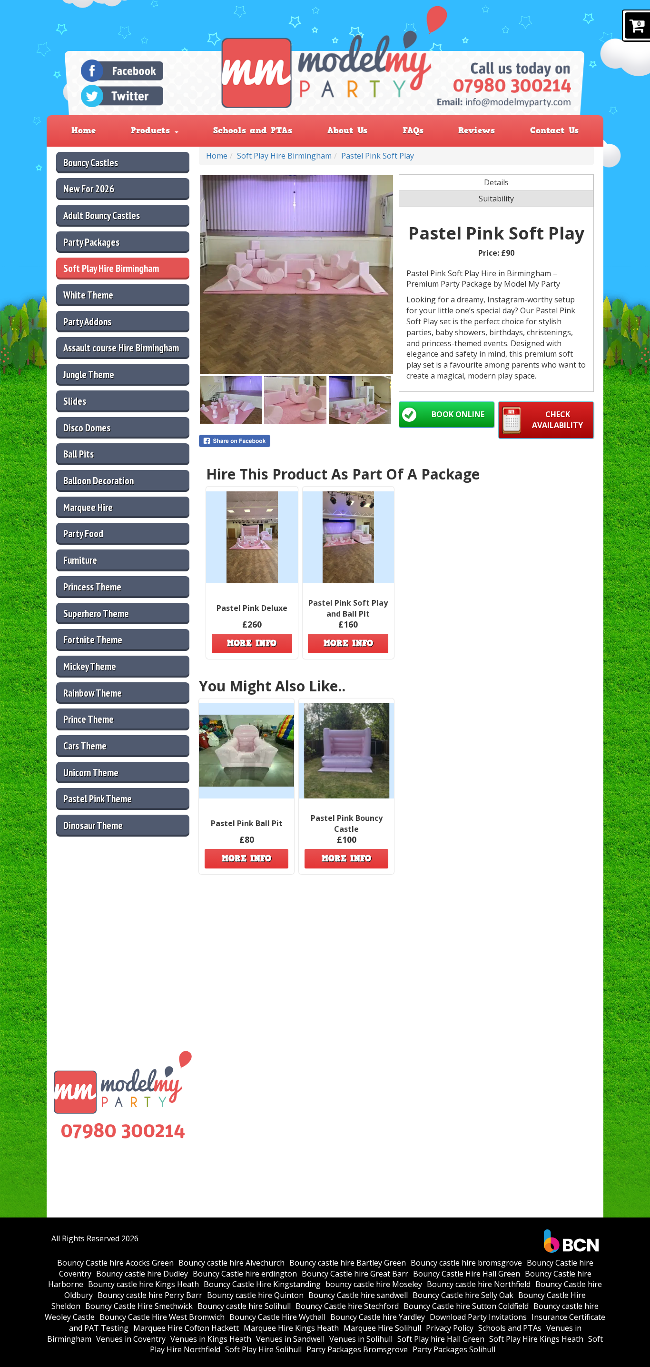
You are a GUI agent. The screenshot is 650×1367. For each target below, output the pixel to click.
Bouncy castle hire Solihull (244, 1306)
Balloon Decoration (98, 480)
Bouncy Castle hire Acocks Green (115, 1262)
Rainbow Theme (92, 693)
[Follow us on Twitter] (122, 96)
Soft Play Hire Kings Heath (536, 1339)
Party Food (83, 533)
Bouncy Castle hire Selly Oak (463, 1295)
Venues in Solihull (361, 1339)
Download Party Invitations (478, 1317)
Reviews (476, 130)
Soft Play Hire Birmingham (111, 268)
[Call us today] (512, 85)
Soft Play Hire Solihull (263, 1349)
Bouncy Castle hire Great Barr (355, 1273)
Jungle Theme (88, 374)
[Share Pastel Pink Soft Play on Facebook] (296, 441)
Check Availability (557, 419)
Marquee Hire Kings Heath (291, 1328)
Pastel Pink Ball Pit (247, 823)
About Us (347, 130)
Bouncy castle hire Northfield (479, 1284)
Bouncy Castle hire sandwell (358, 1295)
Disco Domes (86, 427)
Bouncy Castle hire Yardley (377, 1317)
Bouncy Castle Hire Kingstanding (262, 1284)
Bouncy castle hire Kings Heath (143, 1284)
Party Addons (87, 321)
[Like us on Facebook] (122, 71)
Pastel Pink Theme (97, 798)
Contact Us (554, 130)
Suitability (496, 198)
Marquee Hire (88, 507)
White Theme (88, 295)
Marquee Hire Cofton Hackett (186, 1328)
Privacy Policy (449, 1328)
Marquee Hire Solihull (382, 1328)
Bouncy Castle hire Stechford (347, 1306)
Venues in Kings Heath (210, 1339)
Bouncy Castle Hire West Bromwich (162, 1317)
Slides (74, 401)
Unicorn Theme (90, 772)
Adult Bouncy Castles (101, 215)
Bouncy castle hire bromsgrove (466, 1262)
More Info (251, 643)
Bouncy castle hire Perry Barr (150, 1295)
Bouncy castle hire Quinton (255, 1295)
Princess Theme (92, 586)
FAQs (413, 130)
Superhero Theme (96, 613)
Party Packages (91, 242)
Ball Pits (78, 454)
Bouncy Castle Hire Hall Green (466, 1273)
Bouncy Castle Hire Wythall (277, 1317)
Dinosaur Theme (93, 825)
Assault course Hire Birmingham (121, 347)
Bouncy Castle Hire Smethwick (139, 1306)
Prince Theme (88, 719)
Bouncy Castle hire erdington (245, 1273)
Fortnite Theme (92, 639)
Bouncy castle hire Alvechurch (231, 1262)
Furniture (80, 560)
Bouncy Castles (90, 162)
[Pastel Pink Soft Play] (296, 274)
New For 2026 (88, 188)
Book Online (458, 414)
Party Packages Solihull (454, 1349)
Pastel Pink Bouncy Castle (347, 823)
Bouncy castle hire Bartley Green (347, 1262)
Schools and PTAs (252, 130)
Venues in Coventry (131, 1339)
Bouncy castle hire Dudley (142, 1273)
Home (83, 130)
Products (152, 130)
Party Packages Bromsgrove (357, 1349)
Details (496, 182)
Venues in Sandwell (290, 1339)
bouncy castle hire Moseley (373, 1284)
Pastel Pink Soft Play (377, 155)
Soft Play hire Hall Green (440, 1339)
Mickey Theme (89, 666)
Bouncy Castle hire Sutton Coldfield (466, 1306)
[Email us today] (504, 102)
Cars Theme (85, 745)
